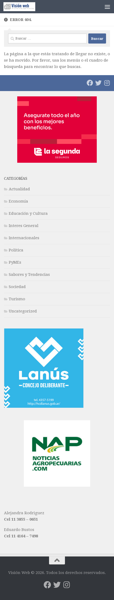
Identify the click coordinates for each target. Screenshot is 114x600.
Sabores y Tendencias (29, 274)
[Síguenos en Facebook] (90, 83)
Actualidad (19, 189)
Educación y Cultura (28, 213)
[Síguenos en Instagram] (107, 83)
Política (16, 250)
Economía (18, 201)
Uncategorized (23, 311)
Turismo (17, 299)
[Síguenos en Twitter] (98, 83)
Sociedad (17, 286)
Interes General (23, 225)
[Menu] (107, 6)
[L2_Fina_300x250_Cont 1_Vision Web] (57, 161)
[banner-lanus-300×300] (44, 406)
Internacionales (24, 237)
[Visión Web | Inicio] (24, 6)
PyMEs (15, 262)
